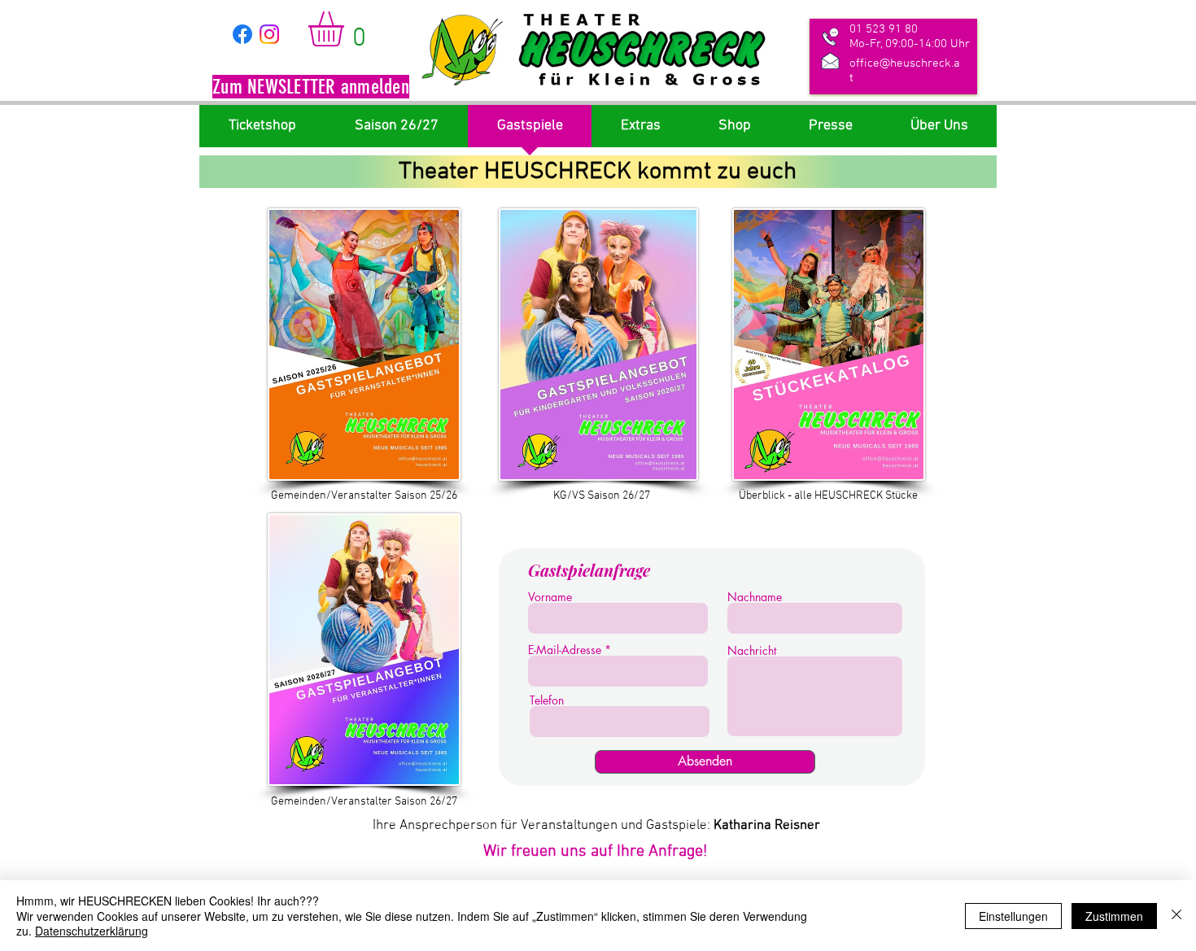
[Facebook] (242, 34)
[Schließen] (1176, 915)
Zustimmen (1114, 916)
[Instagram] (269, 34)
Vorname (550, 597)
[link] (346, 28)
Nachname (754, 597)
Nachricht (751, 651)
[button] (310, 88)
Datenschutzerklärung (91, 931)
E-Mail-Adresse (564, 650)
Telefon (547, 700)
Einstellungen (1013, 916)
